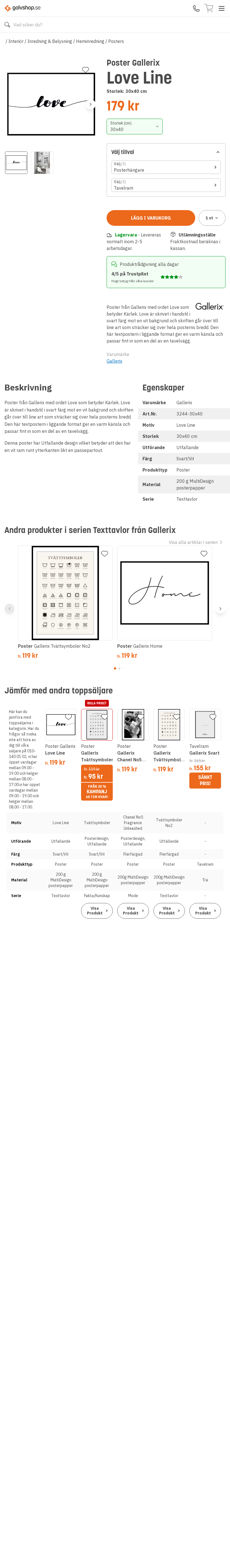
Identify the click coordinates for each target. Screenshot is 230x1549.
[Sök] (7, 24)
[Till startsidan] (22, 8)
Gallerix (114, 361)
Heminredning (90, 41)
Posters (116, 41)
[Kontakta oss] (196, 8)
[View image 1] (16, 162)
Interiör (16, 41)
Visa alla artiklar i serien (193, 542)
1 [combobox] (209, 217)
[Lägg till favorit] (85, 69)
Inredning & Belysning (49, 41)
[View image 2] (42, 162)
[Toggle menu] (222, 8)
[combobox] (135, 126)
